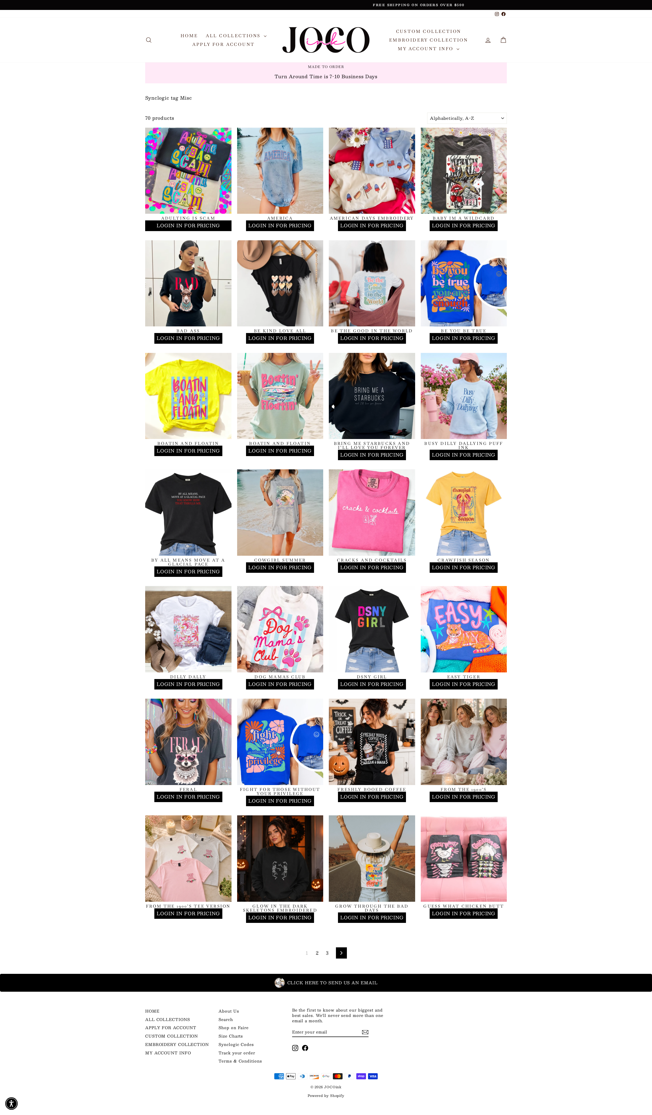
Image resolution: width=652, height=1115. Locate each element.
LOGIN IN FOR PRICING (188, 225)
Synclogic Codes (236, 1044)
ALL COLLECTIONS (234, 35)
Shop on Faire (234, 1027)
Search (226, 1019)
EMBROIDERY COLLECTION (428, 40)
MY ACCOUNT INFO (426, 48)
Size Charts (231, 1036)
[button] (11, 1103)
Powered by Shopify (326, 1095)
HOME (189, 35)
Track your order (237, 1053)
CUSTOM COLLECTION (428, 31)
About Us (229, 1011)
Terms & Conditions (240, 1061)
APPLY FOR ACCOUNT (223, 44)
